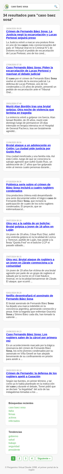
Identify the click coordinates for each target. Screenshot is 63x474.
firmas (12, 414)
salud (12, 439)
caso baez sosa (17, 407)
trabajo (12, 443)
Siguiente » (43, 458)
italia (11, 411)
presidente (14, 449)
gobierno (13, 436)
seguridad (14, 446)
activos (12, 417)
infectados (14, 421)
